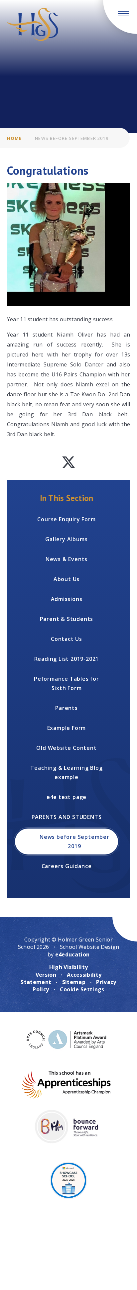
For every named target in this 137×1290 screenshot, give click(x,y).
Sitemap (73, 982)
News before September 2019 (71, 138)
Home (14, 138)
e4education (72, 954)
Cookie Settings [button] (82, 989)
